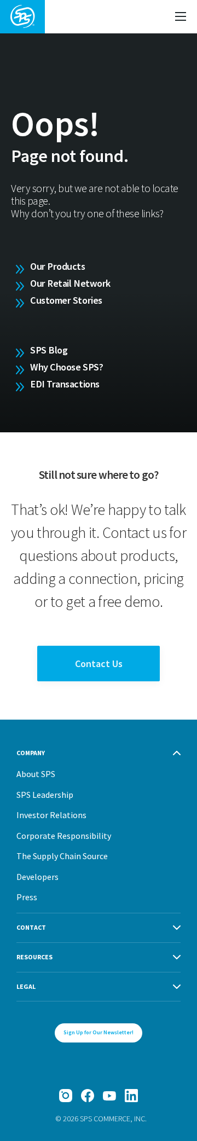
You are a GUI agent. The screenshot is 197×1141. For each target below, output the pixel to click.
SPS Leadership (44, 794)
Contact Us (99, 663)
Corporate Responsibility (63, 835)
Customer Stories (66, 300)
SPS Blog (48, 350)
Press (26, 896)
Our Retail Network (70, 283)
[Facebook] (87, 1095)
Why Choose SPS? (66, 367)
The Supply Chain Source (62, 855)
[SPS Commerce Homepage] (22, 16)
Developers (37, 876)
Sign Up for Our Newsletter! (98, 1032)
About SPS (35, 773)
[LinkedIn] (131, 1095)
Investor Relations (51, 814)
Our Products (57, 266)
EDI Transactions (65, 384)
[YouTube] (109, 1095)
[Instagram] (65, 1095)
